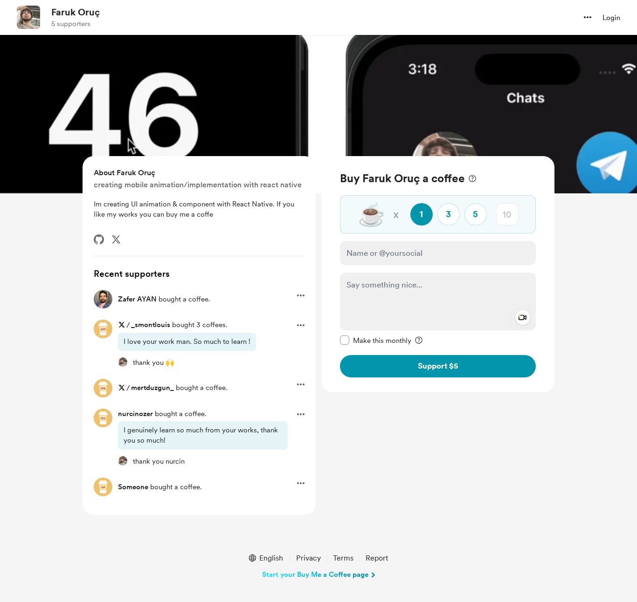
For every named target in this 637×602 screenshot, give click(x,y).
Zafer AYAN (137, 299)
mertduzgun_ (152, 387)
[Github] (99, 239)
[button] (587, 17)
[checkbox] (375, 340)
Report (377, 558)
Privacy (308, 558)
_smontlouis (150, 325)
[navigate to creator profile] (28, 17)
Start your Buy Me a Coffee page (315, 574)
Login (611, 18)
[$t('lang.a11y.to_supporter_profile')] (122, 362)
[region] (437, 274)
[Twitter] (116, 239)
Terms (343, 558)
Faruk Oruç (75, 12)
